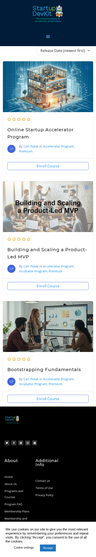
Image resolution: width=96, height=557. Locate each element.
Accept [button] (48, 548)
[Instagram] (27, 442)
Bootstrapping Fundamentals (44, 369)
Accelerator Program (58, 146)
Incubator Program (33, 271)
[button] (48, 36)
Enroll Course (48, 166)
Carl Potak (30, 146)
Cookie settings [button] (24, 547)
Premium (26, 151)
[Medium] (34, 442)
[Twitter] (6, 442)
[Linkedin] (20, 442)
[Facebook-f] (13, 442)
